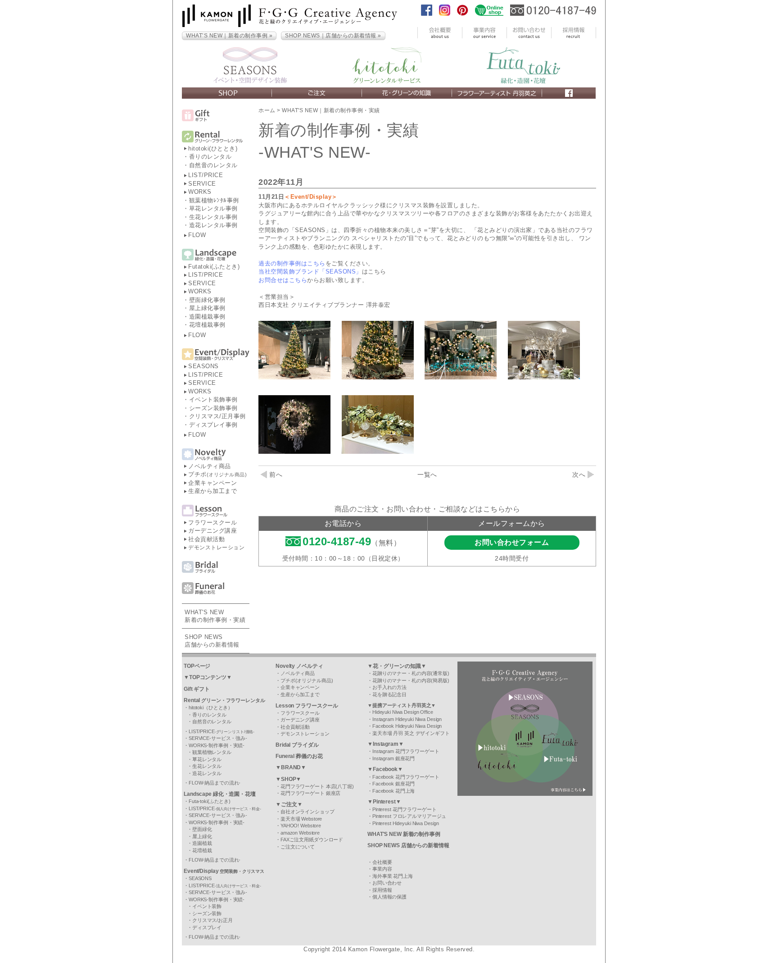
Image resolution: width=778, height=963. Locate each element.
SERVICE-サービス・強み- (218, 738)
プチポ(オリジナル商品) (306, 680)
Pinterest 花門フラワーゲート (404, 809)
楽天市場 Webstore (301, 819)
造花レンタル (207, 773)
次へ (578, 474)
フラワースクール (212, 522)
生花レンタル (207, 766)
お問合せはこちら (282, 280)
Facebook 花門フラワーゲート (405, 777)
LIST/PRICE (205, 175)
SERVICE (202, 183)
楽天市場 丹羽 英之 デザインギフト (411, 733)
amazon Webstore (300, 832)
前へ (275, 474)
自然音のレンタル (213, 165)
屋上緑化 (202, 836)
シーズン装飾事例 (213, 408)
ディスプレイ (207, 927)
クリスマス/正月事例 (217, 416)
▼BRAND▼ (291, 767)
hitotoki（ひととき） (211, 707)
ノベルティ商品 (209, 466)
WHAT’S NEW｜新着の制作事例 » (229, 35)
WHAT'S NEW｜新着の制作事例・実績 (331, 110)
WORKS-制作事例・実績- (216, 745)
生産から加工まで (212, 491)
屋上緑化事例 (207, 308)
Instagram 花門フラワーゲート (405, 751)
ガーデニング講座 (212, 530)
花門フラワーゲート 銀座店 (310, 793)
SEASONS (203, 366)
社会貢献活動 (206, 539)
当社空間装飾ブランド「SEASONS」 (310, 271)
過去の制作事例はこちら (292, 263)
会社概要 (382, 862)
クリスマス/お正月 (212, 920)
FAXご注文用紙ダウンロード (311, 839)
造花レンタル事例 (213, 225)
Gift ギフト (197, 689)
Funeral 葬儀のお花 (299, 756)
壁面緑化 (202, 829)
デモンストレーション (216, 547)
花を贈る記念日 (389, 694)
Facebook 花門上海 (393, 791)
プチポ (217, 474)
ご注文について (297, 846)
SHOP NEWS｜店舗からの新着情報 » (333, 35)
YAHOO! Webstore (300, 825)
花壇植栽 (202, 850)
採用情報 (382, 890)
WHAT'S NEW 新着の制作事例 (403, 834)
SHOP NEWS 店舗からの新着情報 (408, 845)
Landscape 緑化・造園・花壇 (220, 794)
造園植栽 (202, 843)
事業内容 (382, 869)
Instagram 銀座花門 (393, 758)
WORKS (200, 191)
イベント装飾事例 (213, 399)
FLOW (197, 235)
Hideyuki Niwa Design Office (402, 712)
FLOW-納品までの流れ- (214, 782)
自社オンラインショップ (307, 811)
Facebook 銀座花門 (393, 783)
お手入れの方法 (389, 687)
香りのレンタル (210, 156)
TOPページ (197, 666)
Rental (224, 700)
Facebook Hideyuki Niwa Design (407, 726)
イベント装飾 (207, 906)
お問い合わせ (387, 882)
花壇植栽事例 (207, 324)
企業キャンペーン (212, 482)
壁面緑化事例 (207, 300)
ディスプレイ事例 (213, 424)
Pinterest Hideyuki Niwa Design (405, 823)
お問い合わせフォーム (512, 542)
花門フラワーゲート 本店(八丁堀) (317, 786)
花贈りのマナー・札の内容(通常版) (410, 673)
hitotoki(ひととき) (212, 148)
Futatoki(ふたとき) (214, 266)
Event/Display (224, 871)
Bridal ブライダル (297, 745)
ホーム (267, 110)
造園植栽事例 (207, 316)
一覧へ (427, 474)
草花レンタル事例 (213, 208)
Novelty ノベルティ (299, 666)
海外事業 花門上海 (392, 876)
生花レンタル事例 (213, 217)
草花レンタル (207, 759)
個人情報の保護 (389, 896)
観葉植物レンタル (211, 752)
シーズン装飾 (207, 913)
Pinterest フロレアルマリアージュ (409, 816)
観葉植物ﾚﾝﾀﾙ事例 (214, 200)
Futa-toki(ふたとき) (210, 801)
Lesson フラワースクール (307, 706)
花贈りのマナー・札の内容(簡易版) (410, 680)
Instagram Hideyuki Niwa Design (407, 719)
